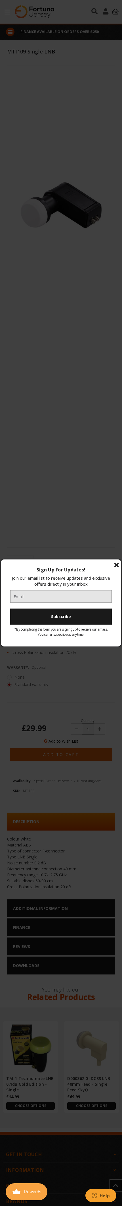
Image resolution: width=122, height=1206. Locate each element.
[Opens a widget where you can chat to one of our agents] (100, 1196)
